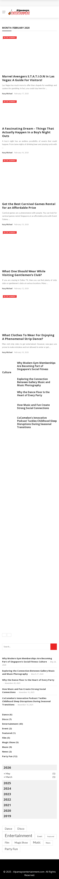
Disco (5, 719)
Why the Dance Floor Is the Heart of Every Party (33, 393)
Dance (5, 714)
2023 (7, 794)
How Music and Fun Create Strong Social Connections (33, 406)
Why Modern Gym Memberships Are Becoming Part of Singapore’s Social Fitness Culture (28, 367)
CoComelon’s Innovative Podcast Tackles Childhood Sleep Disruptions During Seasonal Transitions (37, 422)
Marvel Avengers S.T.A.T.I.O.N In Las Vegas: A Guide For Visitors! (28, 78)
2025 (7, 783)
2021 (7, 805)
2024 (7, 788)
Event (5, 728)
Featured (7, 733)
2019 (7, 816)
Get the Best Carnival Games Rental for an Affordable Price (28, 206)
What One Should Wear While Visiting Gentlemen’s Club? (23, 273)
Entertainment (10, 37)
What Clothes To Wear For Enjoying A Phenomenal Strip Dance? (28, 337)
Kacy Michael (7, 93)
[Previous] (4, 635)
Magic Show (8, 742)
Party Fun (7, 756)
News (5, 751)
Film (4, 737)
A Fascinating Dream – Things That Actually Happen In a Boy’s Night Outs (28, 132)
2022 (7, 799)
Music (5, 747)
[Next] (9, 635)
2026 (7, 767)
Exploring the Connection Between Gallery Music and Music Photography (33, 382)
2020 (7, 810)
